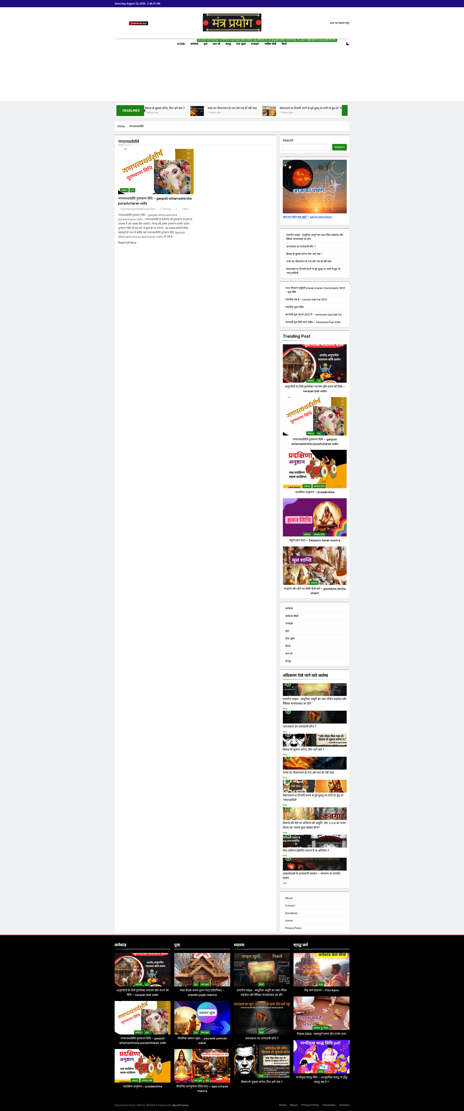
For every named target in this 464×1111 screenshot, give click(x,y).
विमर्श (285, 42)
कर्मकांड (195, 42)
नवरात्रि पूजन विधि (294, 307)
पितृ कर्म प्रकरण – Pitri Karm (321, 990)
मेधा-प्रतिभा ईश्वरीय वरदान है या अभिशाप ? (306, 850)
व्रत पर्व (218, 42)
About (289, 898)
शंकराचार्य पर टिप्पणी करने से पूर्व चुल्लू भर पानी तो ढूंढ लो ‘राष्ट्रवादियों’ (248, 108)
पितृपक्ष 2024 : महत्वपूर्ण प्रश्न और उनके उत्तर (321, 1034)
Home (181, 44)
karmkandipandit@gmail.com (138, 208)
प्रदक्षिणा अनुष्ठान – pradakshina (314, 492)
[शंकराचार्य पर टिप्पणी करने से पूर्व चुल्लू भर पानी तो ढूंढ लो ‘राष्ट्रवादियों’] (201, 113)
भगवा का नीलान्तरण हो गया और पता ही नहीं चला (164, 108)
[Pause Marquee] (345, 110)
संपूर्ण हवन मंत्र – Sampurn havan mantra (314, 540)
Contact (290, 905)
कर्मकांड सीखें (319, 486)
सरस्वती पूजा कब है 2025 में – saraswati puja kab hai (313, 314)
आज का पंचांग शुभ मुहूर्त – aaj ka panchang (307, 217)
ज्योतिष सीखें (270, 44)
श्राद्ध (229, 42)
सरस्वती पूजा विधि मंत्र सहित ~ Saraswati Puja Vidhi (312, 322)
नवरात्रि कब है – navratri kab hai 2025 (306, 299)
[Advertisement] (232, 76)
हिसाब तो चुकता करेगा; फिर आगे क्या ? (304, 254)
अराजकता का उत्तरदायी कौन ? (301, 246)
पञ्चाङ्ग (255, 44)
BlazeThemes (180, 1105)
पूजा (207, 42)
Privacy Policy (293, 928)
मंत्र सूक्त (241, 44)
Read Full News (127, 242)
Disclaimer (291, 913)
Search (288, 140)
